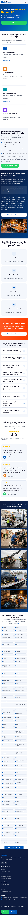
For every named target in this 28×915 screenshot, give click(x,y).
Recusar (13, 911)
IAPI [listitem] (17, 757)
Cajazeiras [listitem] (18, 680)
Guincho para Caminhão (6, 876)
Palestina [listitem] (5, 835)
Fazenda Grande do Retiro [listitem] (20, 745)
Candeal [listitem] (18, 694)
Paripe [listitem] (17, 835)
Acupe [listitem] (4, 627)
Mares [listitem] (17, 801)
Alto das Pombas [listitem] (6, 637)
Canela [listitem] (4, 697)
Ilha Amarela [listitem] (5, 761)
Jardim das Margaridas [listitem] (8, 783)
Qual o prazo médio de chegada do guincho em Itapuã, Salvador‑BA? (12, 395)
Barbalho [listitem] (18, 651)
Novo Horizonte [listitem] (19, 828)
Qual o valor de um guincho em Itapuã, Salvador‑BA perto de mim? (12, 351)
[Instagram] (2, 863)
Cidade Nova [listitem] (19, 713)
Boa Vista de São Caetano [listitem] (6, 666)
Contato (3, 889)
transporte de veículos (19, 201)
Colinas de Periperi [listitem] (7, 717)
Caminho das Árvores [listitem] (20, 687)
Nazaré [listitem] (4, 818)
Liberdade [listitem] (5, 790)
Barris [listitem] (4, 658)
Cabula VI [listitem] (18, 676)
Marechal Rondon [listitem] (6, 801)
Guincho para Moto (5, 873)
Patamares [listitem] (5, 839)
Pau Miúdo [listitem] (5, 842)
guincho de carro (11, 199)
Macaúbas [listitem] (5, 797)
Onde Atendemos (5, 884)
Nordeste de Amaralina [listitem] (8, 821)
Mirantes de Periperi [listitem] (20, 808)
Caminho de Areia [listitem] (6, 690)
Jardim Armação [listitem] (19, 775)
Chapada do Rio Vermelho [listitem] (6, 713)
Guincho (3, 869)
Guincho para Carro (5, 871)
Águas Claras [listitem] (6, 630)
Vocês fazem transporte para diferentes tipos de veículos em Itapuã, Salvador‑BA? (11, 365)
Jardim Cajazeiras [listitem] (7, 779)
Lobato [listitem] (17, 790)
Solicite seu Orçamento (11, 165)
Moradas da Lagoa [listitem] (20, 811)
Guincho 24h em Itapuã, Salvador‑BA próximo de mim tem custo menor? (12, 373)
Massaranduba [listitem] (6, 804)
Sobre (2, 887)
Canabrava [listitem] (5, 694)
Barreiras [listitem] (18, 654)
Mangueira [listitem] (18, 797)
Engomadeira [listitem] (19, 736)
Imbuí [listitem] (4, 768)
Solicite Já (15, 23)
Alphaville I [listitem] (18, 630)
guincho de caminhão (6, 201)
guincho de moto (21, 199)
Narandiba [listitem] (18, 815)
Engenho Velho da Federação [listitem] (20, 732)
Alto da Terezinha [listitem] (19, 634)
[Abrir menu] (25, 2)
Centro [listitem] (4, 705)
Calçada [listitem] (5, 687)
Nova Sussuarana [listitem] (6, 828)
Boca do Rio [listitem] (5, 669)
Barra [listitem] (4, 654)
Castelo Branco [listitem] (19, 700)
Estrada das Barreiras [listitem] (7, 740)
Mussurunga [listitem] (5, 815)
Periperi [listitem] (17, 842)
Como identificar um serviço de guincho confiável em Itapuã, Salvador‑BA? (11, 388)
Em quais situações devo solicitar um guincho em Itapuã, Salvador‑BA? (12, 357)
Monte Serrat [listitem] (6, 811)
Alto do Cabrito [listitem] (19, 637)
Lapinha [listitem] (17, 787)
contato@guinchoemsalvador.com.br (11, 899)
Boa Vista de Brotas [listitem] (20, 661)
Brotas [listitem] (17, 673)
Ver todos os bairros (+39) (15, 847)
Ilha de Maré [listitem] (5, 765)
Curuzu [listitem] (17, 724)
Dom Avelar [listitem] (18, 727)
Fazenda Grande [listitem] (6, 744)
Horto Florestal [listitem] (6, 757)
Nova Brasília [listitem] (19, 821)
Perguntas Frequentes (6, 891)
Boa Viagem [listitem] (5, 661)
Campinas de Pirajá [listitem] (20, 690)
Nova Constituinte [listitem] (6, 825)
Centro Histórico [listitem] (6, 709)
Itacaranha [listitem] (18, 768)
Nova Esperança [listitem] (19, 825)
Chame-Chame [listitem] (19, 709)
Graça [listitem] (4, 753)
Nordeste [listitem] (18, 818)
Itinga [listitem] (17, 772)
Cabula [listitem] (4, 676)
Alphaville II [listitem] (5, 634)
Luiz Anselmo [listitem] (19, 794)
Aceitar (5, 911)
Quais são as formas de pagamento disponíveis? (12, 411)
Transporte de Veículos (6, 878)
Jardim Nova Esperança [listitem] (18, 783)
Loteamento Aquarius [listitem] (7, 794)
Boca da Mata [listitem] (19, 665)
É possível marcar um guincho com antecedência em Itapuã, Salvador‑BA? (12, 403)
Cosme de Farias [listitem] (6, 720)
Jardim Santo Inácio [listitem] (7, 787)
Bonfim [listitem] (4, 673)
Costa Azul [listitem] (18, 720)
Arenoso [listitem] (18, 644)
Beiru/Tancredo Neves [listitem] (20, 658)
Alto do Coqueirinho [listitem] (7, 641)
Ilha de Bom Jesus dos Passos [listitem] (20, 761)
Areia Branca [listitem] (6, 644)
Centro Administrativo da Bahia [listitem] (20, 705)
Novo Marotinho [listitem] (6, 832)
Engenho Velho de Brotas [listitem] (6, 737)
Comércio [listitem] (18, 717)
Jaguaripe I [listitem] (5, 775)
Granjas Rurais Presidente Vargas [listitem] (20, 753)
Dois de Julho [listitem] (6, 727)
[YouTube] (6, 863)
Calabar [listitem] (5, 683)
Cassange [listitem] (5, 700)
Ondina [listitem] (17, 832)
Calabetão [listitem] (18, 683)
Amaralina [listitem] (18, 641)
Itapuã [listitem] (4, 772)
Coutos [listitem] (4, 724)
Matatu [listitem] (4, 808)
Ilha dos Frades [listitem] (19, 765)
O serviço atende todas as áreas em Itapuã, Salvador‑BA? (12, 380)
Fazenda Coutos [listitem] (19, 740)
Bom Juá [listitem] (18, 669)
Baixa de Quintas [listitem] (6, 651)
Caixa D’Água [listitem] (6, 680)
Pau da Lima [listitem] (18, 839)
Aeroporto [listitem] (18, 627)
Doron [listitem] (4, 731)
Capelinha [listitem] (18, 697)
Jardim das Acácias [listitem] (20, 779)
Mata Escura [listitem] (18, 804)
